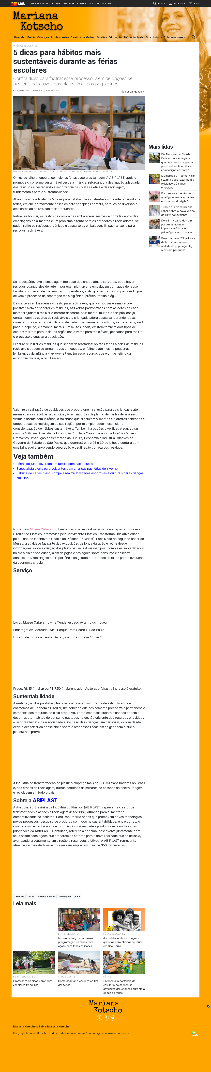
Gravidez (20, 37)
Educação (115, 37)
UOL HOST (56, 3)
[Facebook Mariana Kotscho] (105, 1017)
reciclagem (65, 896)
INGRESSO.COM (39, 3)
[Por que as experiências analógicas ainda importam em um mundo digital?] (154, 196)
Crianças (43, 37)
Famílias (101, 37)
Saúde (127, 37)
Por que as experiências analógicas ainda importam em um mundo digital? (178, 197)
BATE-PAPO (180, 3)
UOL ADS (106, 3)
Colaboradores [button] (173, 37)
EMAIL (197, 3)
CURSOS (81, 3)
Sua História (154, 37)
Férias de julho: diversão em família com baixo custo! (55, 464)
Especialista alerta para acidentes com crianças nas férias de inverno (67, 469)
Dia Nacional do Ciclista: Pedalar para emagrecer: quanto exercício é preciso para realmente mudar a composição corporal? (178, 162)
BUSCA (162, 3)
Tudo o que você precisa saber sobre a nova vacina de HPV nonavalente (178, 211)
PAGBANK (69, 3)
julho (77, 896)
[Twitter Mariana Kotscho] (112, 1017)
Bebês (31, 37)
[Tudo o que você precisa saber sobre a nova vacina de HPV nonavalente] (154, 210)
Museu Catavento (42, 529)
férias (31, 896)
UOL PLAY (94, 3)
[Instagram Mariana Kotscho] (99, 1017)
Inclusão (138, 37)
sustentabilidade (46, 896)
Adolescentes (60, 37)
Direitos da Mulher (83, 37)
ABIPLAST (45, 800)
